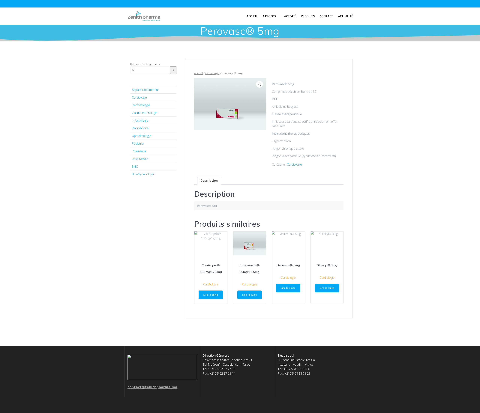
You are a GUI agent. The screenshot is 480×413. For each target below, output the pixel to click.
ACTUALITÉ (345, 16)
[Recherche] (173, 70)
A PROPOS (269, 16)
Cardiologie (212, 73)
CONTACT (326, 16)
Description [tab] (209, 180)
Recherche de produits (145, 64)
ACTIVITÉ (290, 16)
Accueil (252, 16)
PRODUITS (308, 16)
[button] (259, 84)
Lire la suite (210, 294)
